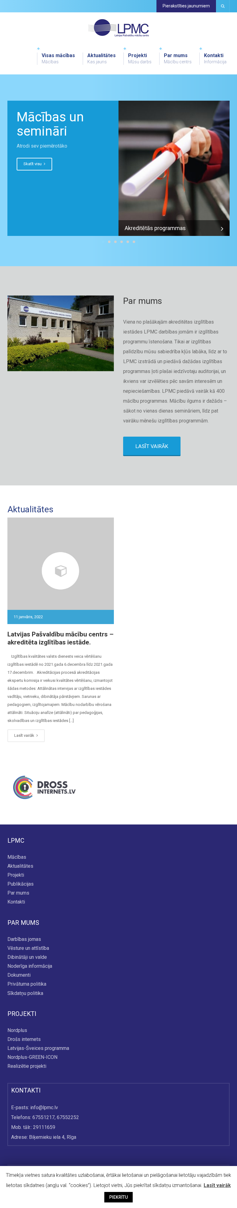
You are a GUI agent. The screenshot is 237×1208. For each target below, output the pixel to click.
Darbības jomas (24, 939)
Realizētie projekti (26, 1066)
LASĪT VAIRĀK (151, 446)
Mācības (16, 857)
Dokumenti (19, 975)
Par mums (178, 58)
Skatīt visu (33, 163)
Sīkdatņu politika (25, 993)
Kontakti (215, 58)
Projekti (140, 58)
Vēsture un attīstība (28, 948)
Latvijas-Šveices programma (38, 1048)
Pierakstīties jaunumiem (186, 5)
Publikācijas (20, 884)
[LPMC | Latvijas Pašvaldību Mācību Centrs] (118, 27)
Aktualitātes (101, 58)
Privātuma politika (26, 984)
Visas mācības (58, 58)
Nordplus (17, 1030)
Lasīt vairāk (24, 735)
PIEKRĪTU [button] (118, 1197)
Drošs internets (24, 1039)
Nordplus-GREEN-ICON (32, 1057)
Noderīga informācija (29, 966)
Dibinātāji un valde (27, 957)
